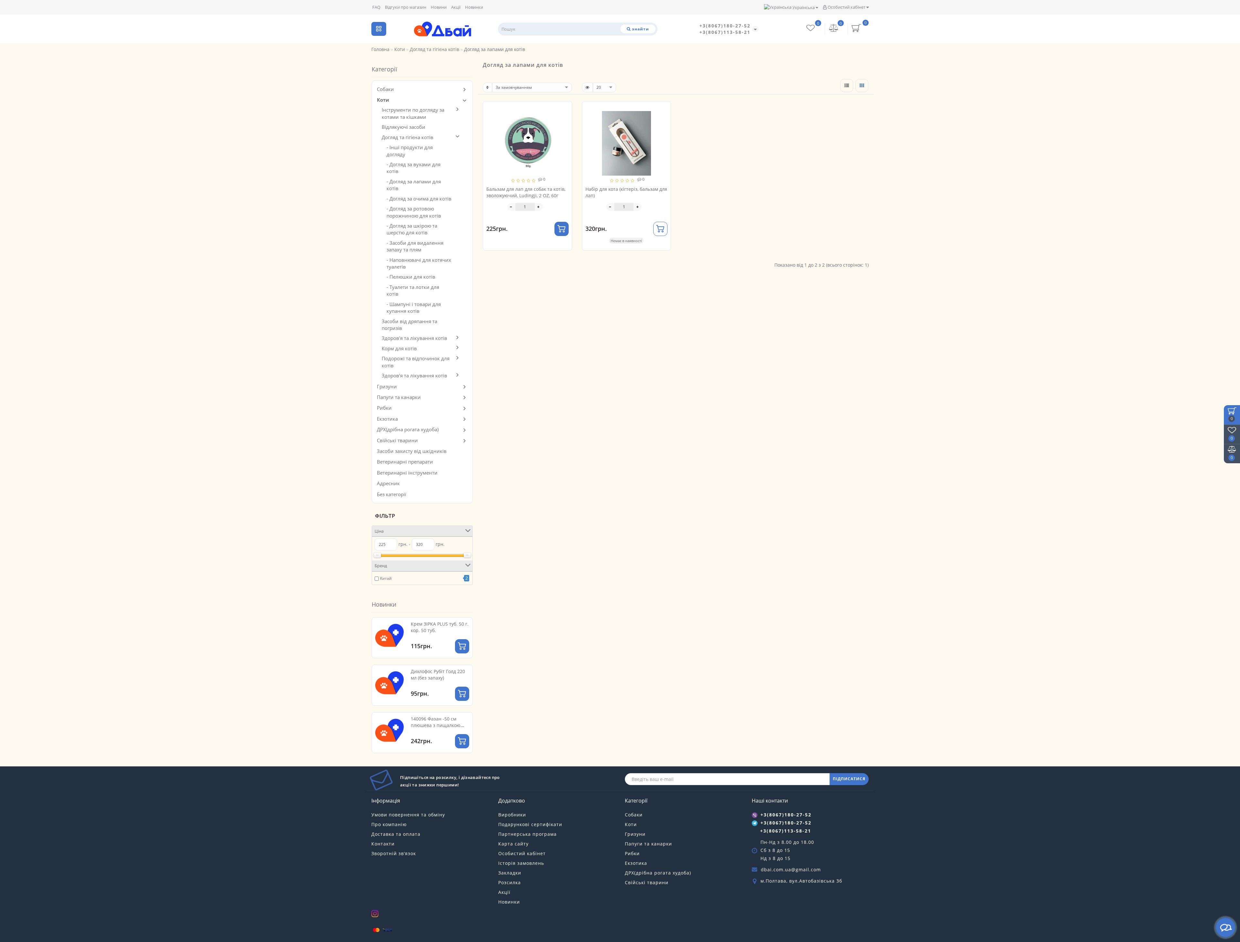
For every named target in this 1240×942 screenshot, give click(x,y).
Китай (386, 578)
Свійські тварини (397, 440)
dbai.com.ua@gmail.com (791, 869)
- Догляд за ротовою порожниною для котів (414, 212)
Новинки (474, 7)
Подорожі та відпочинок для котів (416, 361)
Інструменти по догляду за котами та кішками (413, 113)
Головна (380, 49)
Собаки (385, 89)
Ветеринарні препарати (405, 461)
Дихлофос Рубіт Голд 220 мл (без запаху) (438, 674)
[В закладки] (564, 109)
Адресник (388, 483)
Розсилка (509, 882)
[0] (834, 29)
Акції (455, 7)
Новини (439, 7)
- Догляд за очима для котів (419, 198)
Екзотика (387, 418)
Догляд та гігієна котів (407, 137)
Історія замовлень (521, 863)
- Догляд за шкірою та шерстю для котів (412, 229)
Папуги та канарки (399, 397)
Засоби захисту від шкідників (412, 451)
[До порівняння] (564, 121)
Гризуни (387, 386)
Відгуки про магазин (405, 7)
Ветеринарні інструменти (407, 472)
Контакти (383, 844)
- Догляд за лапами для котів (414, 184)
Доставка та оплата (395, 834)
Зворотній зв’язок (393, 853)
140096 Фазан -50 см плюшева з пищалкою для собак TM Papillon (435, 725)
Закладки (509, 873)
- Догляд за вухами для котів (413, 167)
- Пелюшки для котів (411, 276)
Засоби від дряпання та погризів (409, 324)
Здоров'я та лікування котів (414, 338)
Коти (383, 100)
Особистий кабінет (846, 7)
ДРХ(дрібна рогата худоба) (408, 429)
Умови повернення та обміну (408, 815)
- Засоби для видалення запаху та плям (415, 246)
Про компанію (389, 824)
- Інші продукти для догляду (410, 150)
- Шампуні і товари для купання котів (414, 307)
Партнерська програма (527, 834)
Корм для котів (399, 348)
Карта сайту (513, 844)
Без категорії (391, 494)
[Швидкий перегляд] (565, 132)
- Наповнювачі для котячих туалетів (419, 263)
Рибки (384, 407)
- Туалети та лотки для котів (413, 290)
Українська (803, 7)
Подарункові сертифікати (530, 824)
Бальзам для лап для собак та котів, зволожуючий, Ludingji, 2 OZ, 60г (525, 192)
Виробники (512, 815)
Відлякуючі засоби (403, 127)
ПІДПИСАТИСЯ (849, 779)
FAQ (376, 7)
